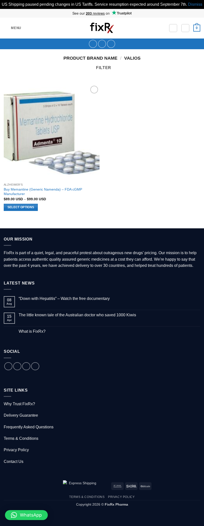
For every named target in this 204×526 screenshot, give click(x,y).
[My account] (185, 28)
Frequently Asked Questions (28, 427)
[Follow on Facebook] (93, 44)
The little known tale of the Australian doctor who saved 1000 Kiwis (77, 315)
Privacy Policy (16, 450)
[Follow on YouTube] (111, 44)
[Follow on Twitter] (102, 44)
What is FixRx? (32, 331)
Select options (20, 207)
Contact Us (13, 461)
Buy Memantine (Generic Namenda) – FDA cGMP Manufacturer (43, 191)
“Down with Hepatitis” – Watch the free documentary (64, 298)
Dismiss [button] (195, 4)
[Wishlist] (173, 28)
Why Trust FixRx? (19, 404)
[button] (12, 28)
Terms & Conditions (21, 438)
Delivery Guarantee (21, 415)
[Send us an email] (26, 366)
